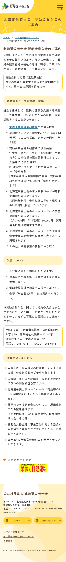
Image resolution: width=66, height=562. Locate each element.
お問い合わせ (49, 520)
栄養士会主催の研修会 (23, 127)
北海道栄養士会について (27, 37)
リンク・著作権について (16, 531)
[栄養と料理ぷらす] (33, 471)
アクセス (18, 520)
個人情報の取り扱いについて (18, 536)
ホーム (6, 37)
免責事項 (8, 541)
